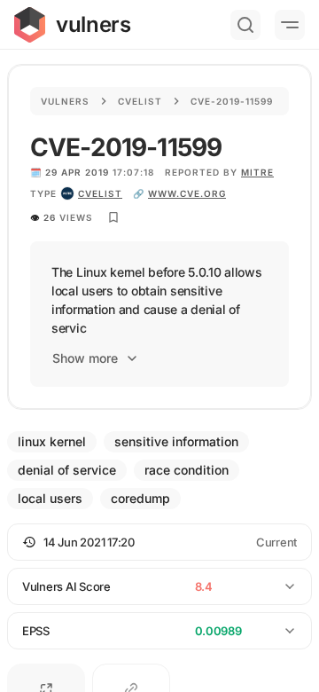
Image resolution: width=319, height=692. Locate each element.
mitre (257, 172)
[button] (159, 542)
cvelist (100, 193)
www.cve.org (187, 193)
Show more (85, 358)
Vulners (65, 101)
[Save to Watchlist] (113, 217)
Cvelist (140, 101)
